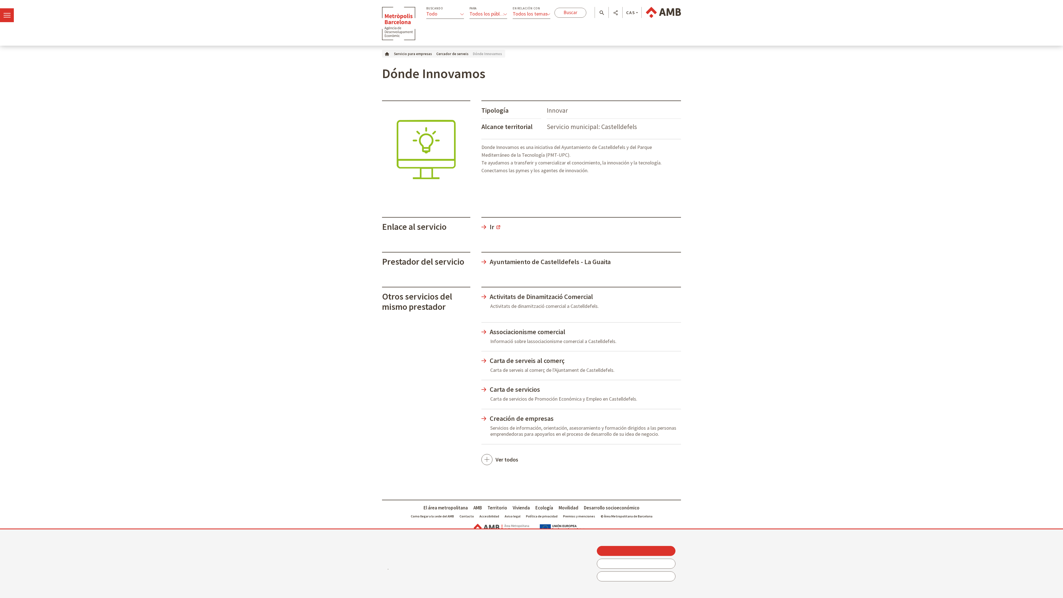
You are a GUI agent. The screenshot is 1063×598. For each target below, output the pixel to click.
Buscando (434, 8)
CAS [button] (630, 12)
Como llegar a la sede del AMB (432, 516)
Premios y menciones (579, 516)
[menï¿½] (7, 15)
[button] (601, 13)
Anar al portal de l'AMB (663, 12)
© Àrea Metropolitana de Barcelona (626, 516)
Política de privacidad (542, 516)
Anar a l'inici (398, 23)
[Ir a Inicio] (387, 53)
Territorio (497, 508)
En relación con (526, 8)
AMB (477, 508)
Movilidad (568, 508)
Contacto (467, 516)
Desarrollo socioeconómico (611, 508)
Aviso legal (512, 516)
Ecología (544, 508)
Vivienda (521, 508)
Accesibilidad (489, 516)
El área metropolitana (446, 508)
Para (473, 8)
